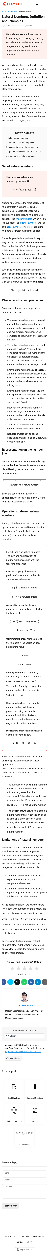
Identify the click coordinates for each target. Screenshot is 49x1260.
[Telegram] (38, 982)
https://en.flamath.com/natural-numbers (23, 1051)
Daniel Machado (10, 26)
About (29, 1242)
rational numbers (27, 222)
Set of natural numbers (18, 138)
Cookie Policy (24, 1236)
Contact (20, 1242)
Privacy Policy (38, 1236)
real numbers (14, 226)
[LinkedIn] (31, 982)
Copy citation (15, 1058)
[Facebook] (3, 982)
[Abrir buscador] (37, 4)
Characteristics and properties (21, 142)
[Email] (45, 982)
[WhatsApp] (24, 982)
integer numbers (24, 219)
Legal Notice (10, 1236)
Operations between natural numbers (24, 151)
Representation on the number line (23, 147)
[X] (17, 982)
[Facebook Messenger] (10, 982)
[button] (12, 968)
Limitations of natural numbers (21, 156)
